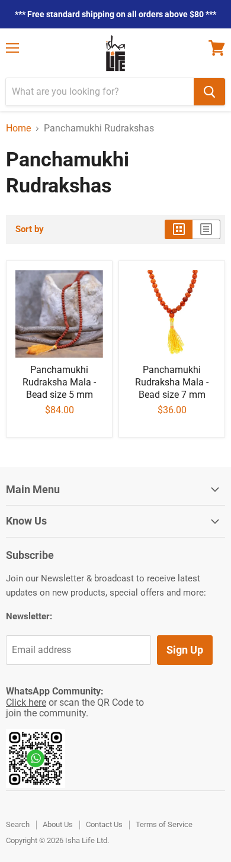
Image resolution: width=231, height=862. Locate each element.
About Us (58, 824)
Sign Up (184, 650)
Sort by (29, 229)
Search (18, 824)
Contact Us (104, 824)
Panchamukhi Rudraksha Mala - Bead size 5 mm (59, 382)
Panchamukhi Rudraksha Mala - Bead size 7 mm (171, 382)
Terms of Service (164, 824)
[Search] (209, 91)
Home (18, 128)
